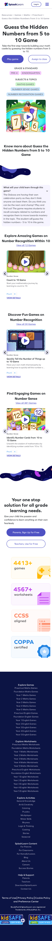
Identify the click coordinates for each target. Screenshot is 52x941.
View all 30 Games (26, 324)
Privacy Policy (25, 898)
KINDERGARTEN (31, 73)
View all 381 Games (26, 403)
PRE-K (14, 73)
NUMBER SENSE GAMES (25, 89)
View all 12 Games (26, 245)
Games (17, 15)
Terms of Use (9, 898)
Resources (7, 15)
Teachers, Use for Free (26, 544)
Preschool (37, 15)
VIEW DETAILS (14, 298)
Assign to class (39, 59)
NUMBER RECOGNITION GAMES (25, 94)
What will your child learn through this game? (23, 188)
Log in (36, 4)
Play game (12, 59)
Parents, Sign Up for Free (26, 532)
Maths (27, 15)
